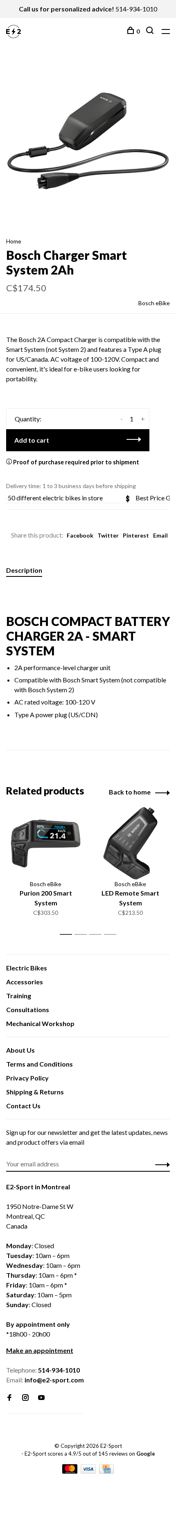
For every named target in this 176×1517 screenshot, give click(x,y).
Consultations (27, 1009)
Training (18, 995)
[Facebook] (9, 1398)
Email (160, 535)
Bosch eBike (154, 302)
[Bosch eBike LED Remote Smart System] (130, 843)
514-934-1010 (136, 9)
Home (13, 241)
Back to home (130, 792)
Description (24, 570)
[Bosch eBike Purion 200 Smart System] (45, 843)
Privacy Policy (27, 1078)
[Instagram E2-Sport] (25, 1398)
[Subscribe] (160, 1164)
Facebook (80, 535)
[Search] (151, 31)
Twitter (108, 535)
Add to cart (31, 440)
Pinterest (136, 535)
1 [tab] (68, 935)
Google (145, 1453)
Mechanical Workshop (40, 1023)
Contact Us (23, 1106)
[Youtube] (41, 1398)
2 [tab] (83, 935)
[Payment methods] (70, 1471)
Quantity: (28, 419)
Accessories (24, 982)
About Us (20, 1050)
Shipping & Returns (35, 1092)
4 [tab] (112, 935)
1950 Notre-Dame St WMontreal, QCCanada (39, 1216)
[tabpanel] (88, 141)
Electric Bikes (26, 968)
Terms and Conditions (39, 1064)
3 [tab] (97, 935)
